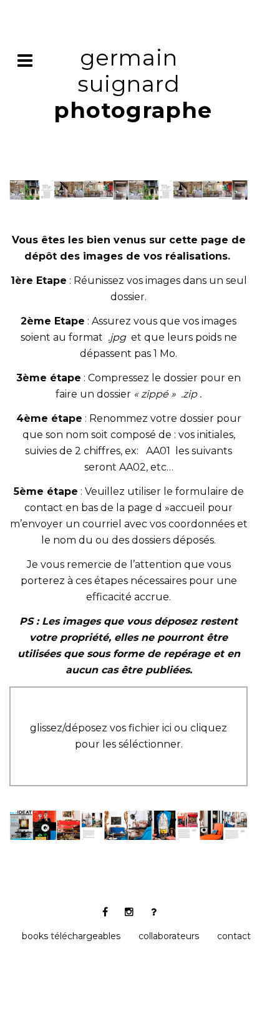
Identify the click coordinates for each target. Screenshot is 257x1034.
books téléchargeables (71, 936)
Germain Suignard (133, 84)
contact (234, 936)
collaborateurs (168, 936)
